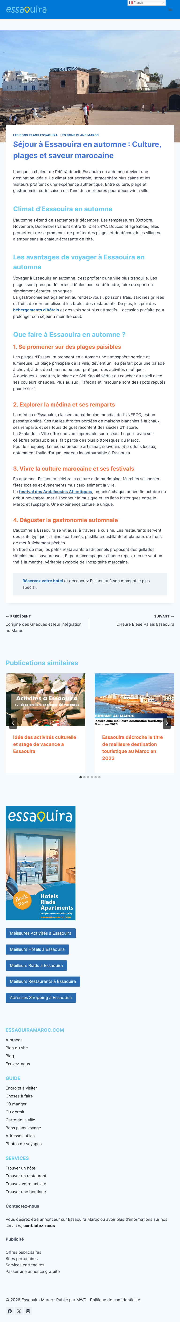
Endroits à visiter (21, 1088)
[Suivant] (167, 723)
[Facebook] (10, 1311)
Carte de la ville (20, 1120)
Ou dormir (15, 1112)
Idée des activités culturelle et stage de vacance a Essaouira (44, 744)
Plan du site (17, 1048)
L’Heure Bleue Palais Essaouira (145, 620)
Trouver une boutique (26, 1191)
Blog (10, 1055)
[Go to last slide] (13, 723)
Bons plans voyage (23, 1128)
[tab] (80, 777)
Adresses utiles (20, 1135)
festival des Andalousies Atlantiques (55, 491)
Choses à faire (19, 1096)
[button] (41, 933)
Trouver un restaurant (26, 1175)
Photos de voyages (24, 1143)
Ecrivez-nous (18, 1063)
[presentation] (45, 699)
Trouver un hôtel (21, 1168)
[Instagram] (28, 1311)
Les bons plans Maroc (79, 135)
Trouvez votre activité (26, 1183)
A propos (14, 1040)
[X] (19, 1311)
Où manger (16, 1104)
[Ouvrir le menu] (170, 9)
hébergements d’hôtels (36, 310)
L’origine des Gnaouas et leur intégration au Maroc (44, 623)
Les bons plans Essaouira (35, 135)
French (138, 2)
